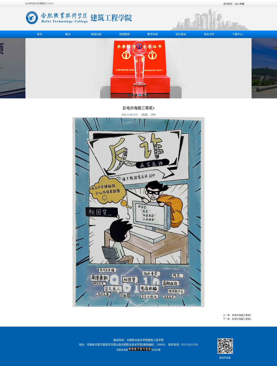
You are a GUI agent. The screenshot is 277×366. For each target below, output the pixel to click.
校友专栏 (209, 34)
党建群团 (124, 34)
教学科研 (152, 34)
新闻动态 (96, 34)
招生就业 (181, 34)
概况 (67, 34)
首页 (39, 34)
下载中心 (237, 34)
